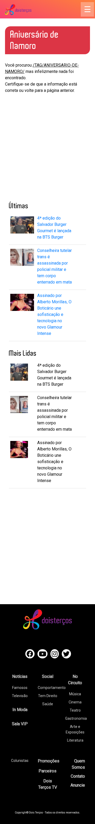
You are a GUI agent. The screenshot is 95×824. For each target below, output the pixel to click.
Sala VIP (20, 723)
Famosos (19, 688)
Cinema (75, 702)
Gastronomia (76, 718)
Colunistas (19, 760)
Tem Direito (47, 696)
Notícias (19, 676)
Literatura (75, 740)
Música (75, 694)
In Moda (19, 709)
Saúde (47, 704)
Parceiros (47, 770)
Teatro (75, 710)
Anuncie (77, 785)
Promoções (48, 760)
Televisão (20, 696)
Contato (78, 776)
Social (47, 676)
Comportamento (52, 688)
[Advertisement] (47, 146)
